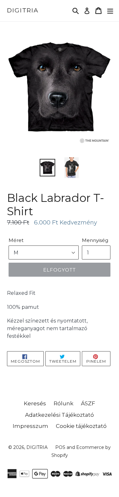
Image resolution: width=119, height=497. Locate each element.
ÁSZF (88, 403)
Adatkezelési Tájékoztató (59, 415)
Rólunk (63, 403)
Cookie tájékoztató (81, 426)
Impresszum (30, 426)
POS (60, 447)
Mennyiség (95, 240)
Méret (16, 240)
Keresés (35, 403)
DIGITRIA (23, 10)
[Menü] (110, 10)
